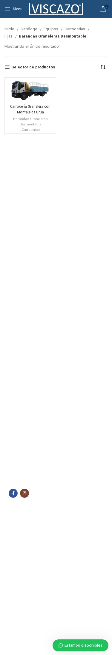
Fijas (9, 36)
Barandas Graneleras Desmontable (30, 121)
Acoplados (16, 578)
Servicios (15, 541)
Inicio (10, 29)
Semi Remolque (21, 598)
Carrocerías (75, 29)
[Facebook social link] (13, 493)
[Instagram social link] (24, 493)
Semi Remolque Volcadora (30, 608)
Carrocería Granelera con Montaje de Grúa (30, 109)
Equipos (51, 29)
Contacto (15, 551)
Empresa (14, 530)
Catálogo (30, 29)
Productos (19, 624)
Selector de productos (33, 67)
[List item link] (56, 459)
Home (12, 520)
